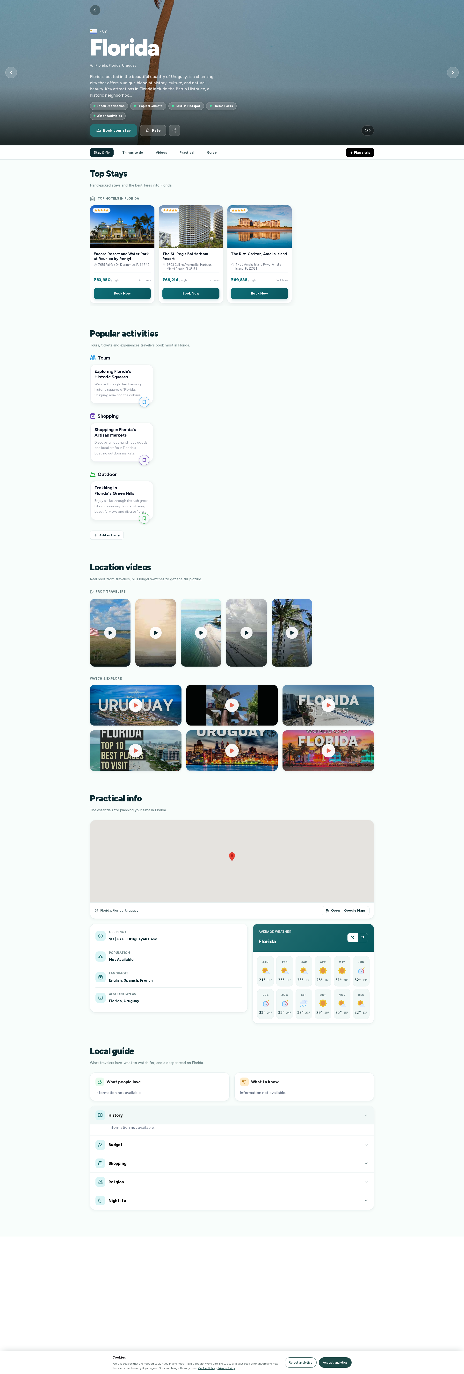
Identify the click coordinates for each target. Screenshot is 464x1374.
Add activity (109, 535)
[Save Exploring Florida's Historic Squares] (144, 402)
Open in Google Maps (348, 910)
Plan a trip (361, 152)
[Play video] (135, 705)
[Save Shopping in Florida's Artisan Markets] (144, 460)
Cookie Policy (206, 1368)
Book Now (122, 293)
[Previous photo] (11, 72)
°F (362, 937)
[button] (122, 254)
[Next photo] (453, 72)
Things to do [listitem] (132, 152)
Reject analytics (300, 1362)
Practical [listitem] (187, 152)
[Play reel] (110, 633)
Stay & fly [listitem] (102, 152)
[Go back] (95, 10)
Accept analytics (335, 1362)
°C (353, 937)
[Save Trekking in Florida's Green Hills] (144, 518)
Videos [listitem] (161, 152)
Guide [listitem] (212, 152)
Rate (156, 130)
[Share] (174, 130)
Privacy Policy (226, 1368)
